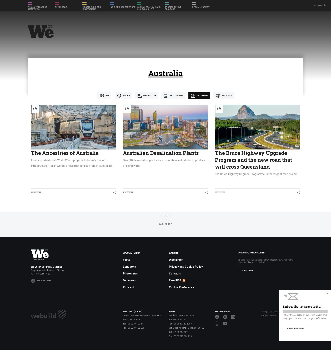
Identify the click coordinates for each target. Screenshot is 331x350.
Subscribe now (295, 328)
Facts (126, 95)
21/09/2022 (128, 192)
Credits (174, 252)
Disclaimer (176, 259)
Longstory (149, 95)
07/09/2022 (220, 192)
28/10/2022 (36, 192)
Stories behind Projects (173, 8)
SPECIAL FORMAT (200, 7)
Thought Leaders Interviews (37, 8)
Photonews (176, 95)
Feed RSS (175, 280)
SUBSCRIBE (247, 270)
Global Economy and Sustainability (149, 8)
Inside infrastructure (123, 7)
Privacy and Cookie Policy (186, 266)
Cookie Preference (181, 287)
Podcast (226, 95)
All (107, 95)
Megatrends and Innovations (91, 8)
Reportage (61, 7)
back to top (165, 224)
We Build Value (44, 281)
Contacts (175, 273)
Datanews (202, 95)
